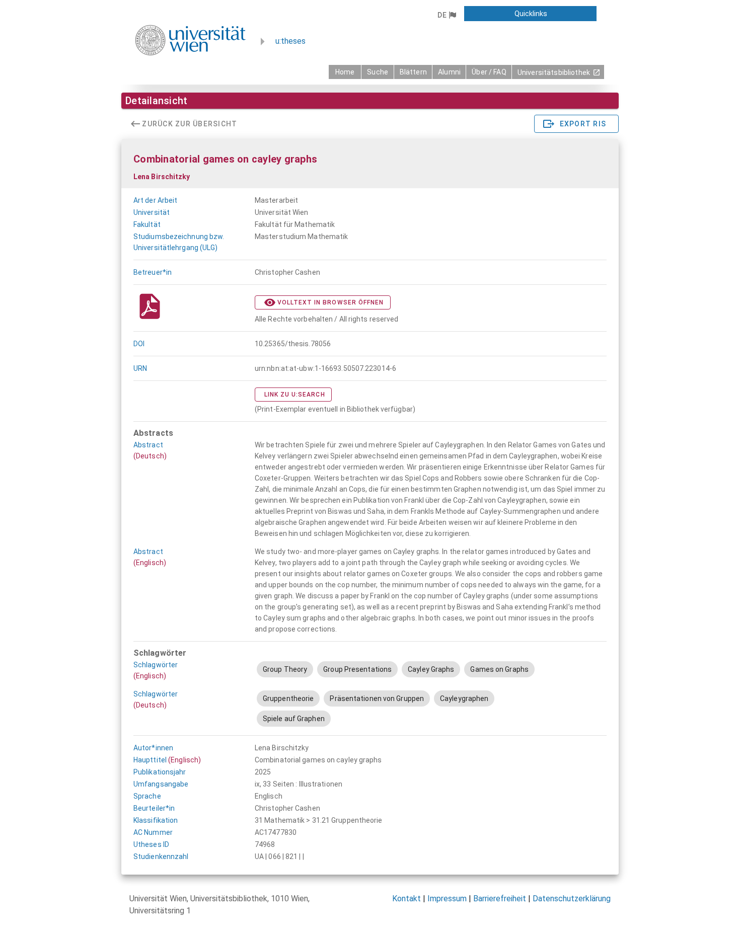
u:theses (290, 41)
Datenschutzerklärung (572, 898)
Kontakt (406, 898)
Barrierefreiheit (499, 898)
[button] (446, 15)
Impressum (447, 898)
